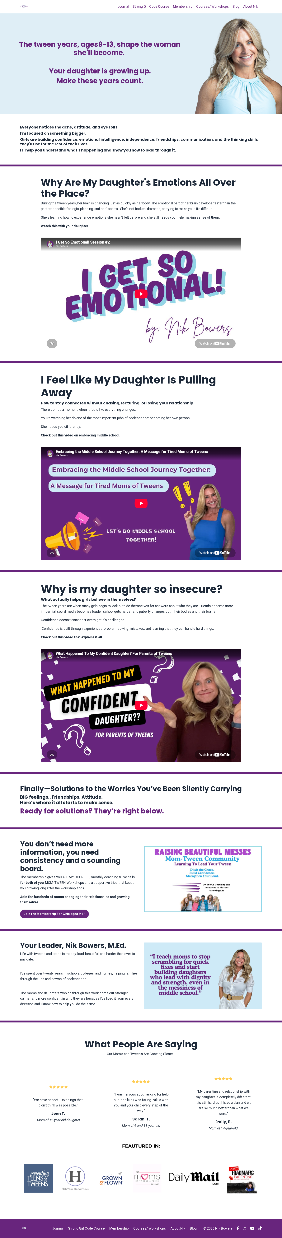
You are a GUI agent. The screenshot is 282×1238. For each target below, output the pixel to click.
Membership (182, 6)
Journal (123, 6)
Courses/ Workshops (212, 6)
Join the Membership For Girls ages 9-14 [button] (54, 914)
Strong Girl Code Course (151, 6)
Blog (236, 6)
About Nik (250, 6)
